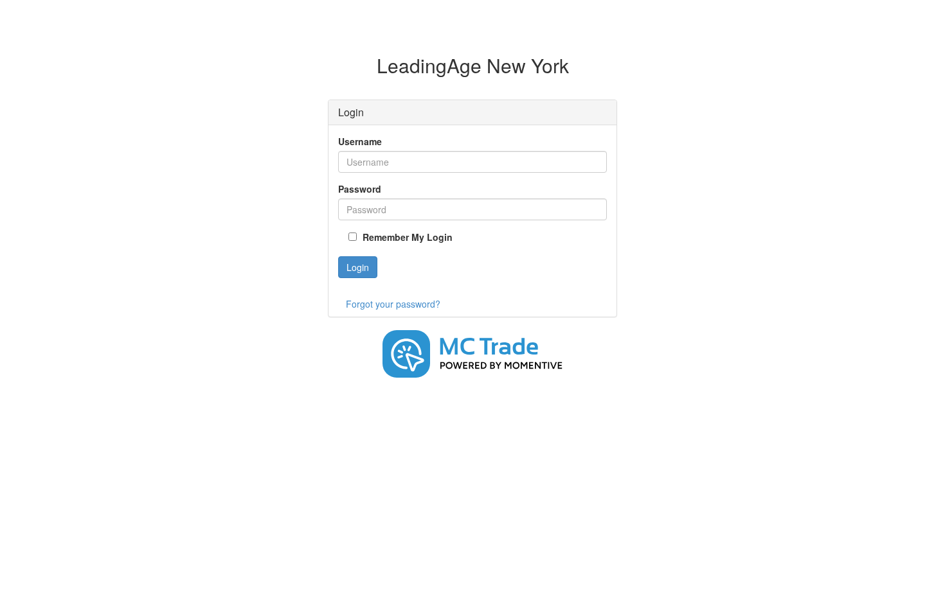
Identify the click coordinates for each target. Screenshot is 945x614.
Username (360, 141)
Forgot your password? (393, 303)
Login (357, 267)
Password (359, 188)
